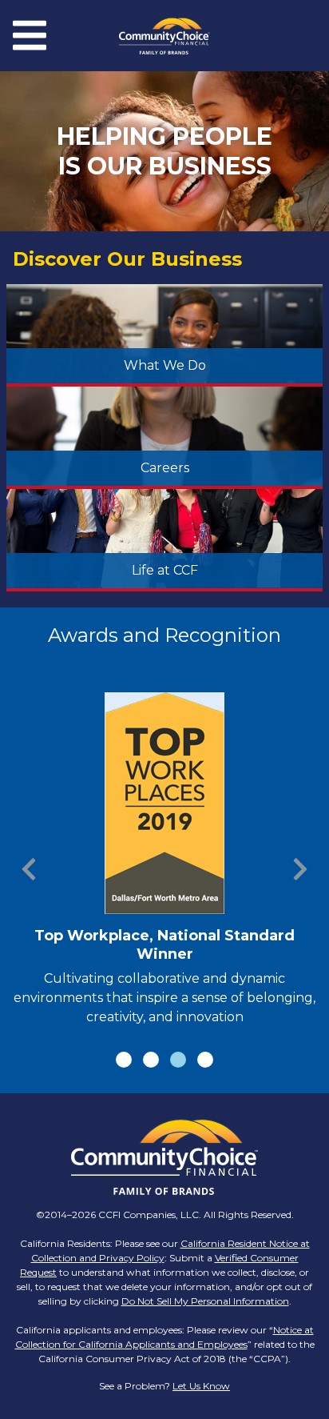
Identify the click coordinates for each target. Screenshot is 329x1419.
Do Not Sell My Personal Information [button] (205, 1301)
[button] (123, 1060)
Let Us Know (201, 1386)
